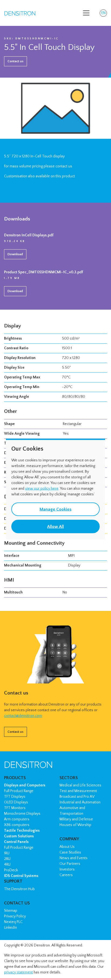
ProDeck (11, 870)
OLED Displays (16, 802)
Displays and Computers (24, 785)
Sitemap (10, 910)
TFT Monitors (15, 808)
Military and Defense (76, 819)
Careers (66, 875)
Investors (67, 869)
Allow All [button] (55, 526)
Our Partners (70, 864)
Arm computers (16, 819)
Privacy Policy (15, 916)
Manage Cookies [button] (55, 509)
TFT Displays (14, 796)
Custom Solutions (19, 836)
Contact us (15, 61)
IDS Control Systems (21, 876)
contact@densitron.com (23, 716)
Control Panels (16, 842)
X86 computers (16, 825)
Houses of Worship (75, 825)
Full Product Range (18, 791)
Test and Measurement (78, 791)
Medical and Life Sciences (80, 785)
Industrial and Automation (80, 802)
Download (15, 254)
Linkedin (10, 927)
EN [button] (104, 14)
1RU (6, 853)
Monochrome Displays (22, 813)
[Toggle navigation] (86, 13)
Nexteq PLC (13, 922)
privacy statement (18, 972)
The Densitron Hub (19, 889)
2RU (7, 859)
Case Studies (70, 852)
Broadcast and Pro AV (77, 796)
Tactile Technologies (22, 830)
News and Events (74, 858)
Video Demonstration (21, 186)
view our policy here (41, 488)
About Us (67, 847)
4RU (7, 864)
